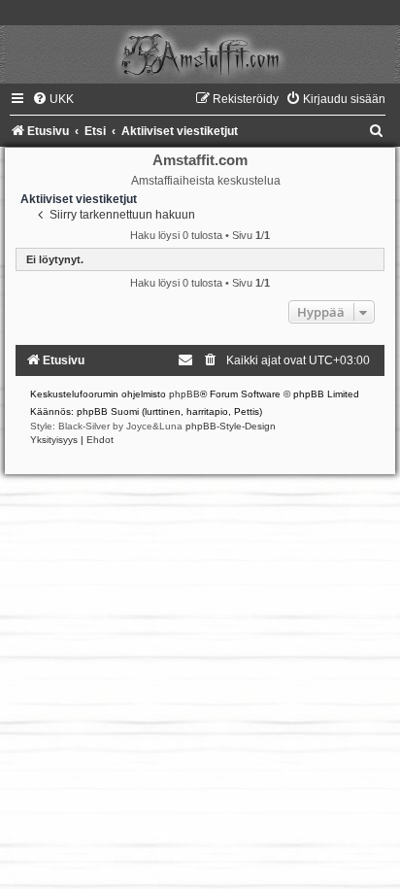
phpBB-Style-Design (230, 426)
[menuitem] (53, 99)
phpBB (184, 394)
